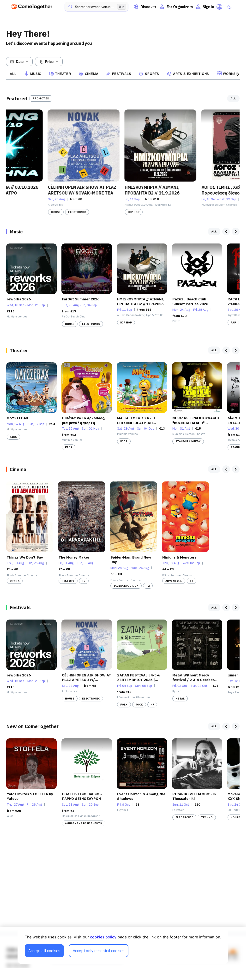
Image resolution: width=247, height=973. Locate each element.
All (13, 74)
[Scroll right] (238, 74)
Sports (152, 74)
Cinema (91, 74)
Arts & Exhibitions (191, 74)
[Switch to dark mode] (229, 7)
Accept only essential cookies (98, 950)
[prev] (226, 231)
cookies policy (103, 937)
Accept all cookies (44, 950)
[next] (236, 231)
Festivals (121, 74)
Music (35, 74)
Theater (63, 74)
